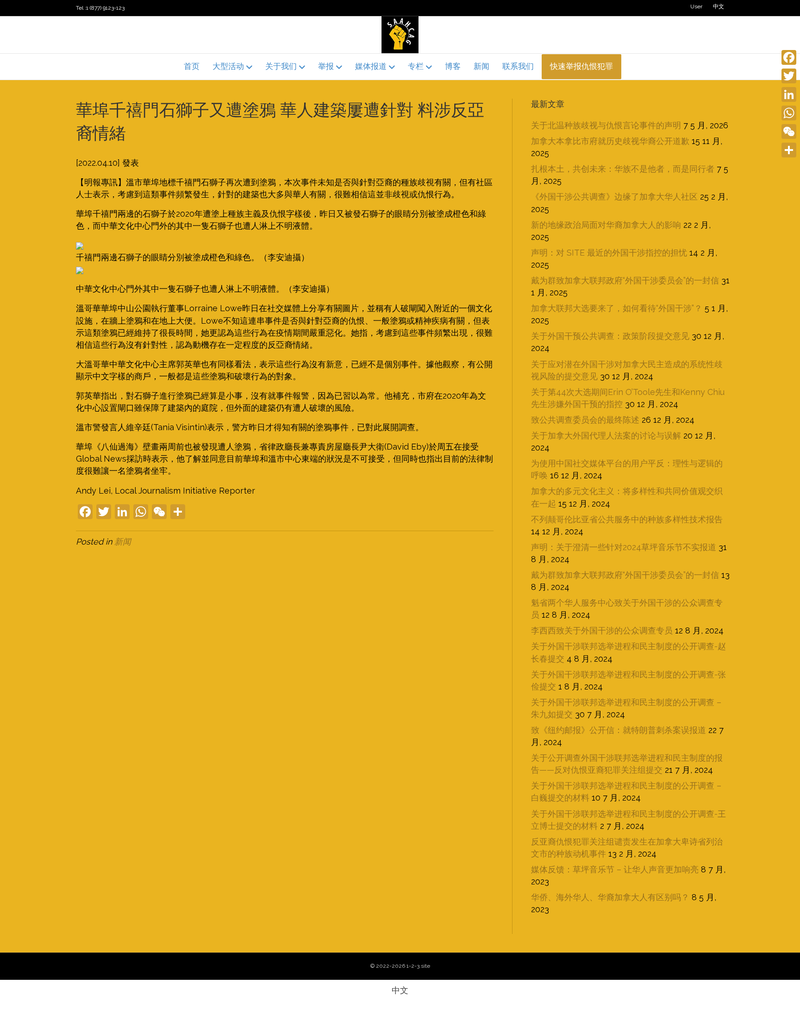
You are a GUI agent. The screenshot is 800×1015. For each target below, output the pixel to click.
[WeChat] (789, 131)
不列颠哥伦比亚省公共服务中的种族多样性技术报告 (627, 519)
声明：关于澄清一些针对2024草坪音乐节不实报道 (623, 547)
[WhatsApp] (789, 113)
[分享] (789, 150)
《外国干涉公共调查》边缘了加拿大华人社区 (614, 196)
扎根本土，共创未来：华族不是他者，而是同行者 (622, 169)
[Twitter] (789, 76)
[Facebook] (789, 57)
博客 (453, 66)
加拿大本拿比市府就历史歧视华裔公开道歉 (610, 141)
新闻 (481, 66)
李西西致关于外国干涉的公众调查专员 (602, 630)
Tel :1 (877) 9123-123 (100, 8)
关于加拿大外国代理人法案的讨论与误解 (606, 435)
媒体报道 (371, 66)
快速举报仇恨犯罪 (581, 66)
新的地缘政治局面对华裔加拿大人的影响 (606, 225)
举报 (326, 66)
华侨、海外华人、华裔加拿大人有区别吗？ (610, 897)
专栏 (416, 66)
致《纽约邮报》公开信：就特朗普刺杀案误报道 (618, 730)
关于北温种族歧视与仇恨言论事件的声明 (606, 125)
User (696, 6)
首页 (192, 66)
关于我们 (281, 66)
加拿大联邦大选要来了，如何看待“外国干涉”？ (616, 308)
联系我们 (518, 66)
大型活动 (228, 66)
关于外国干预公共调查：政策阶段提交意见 (610, 336)
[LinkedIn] (789, 94)
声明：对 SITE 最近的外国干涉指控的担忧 (609, 252)
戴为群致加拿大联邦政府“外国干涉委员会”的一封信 (625, 280)
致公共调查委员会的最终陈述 (585, 420)
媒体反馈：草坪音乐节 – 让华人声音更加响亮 (615, 869)
